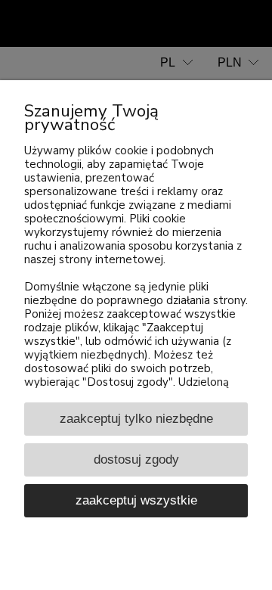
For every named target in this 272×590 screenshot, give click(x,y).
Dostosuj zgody (136, 459)
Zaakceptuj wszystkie (136, 500)
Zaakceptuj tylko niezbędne (136, 418)
